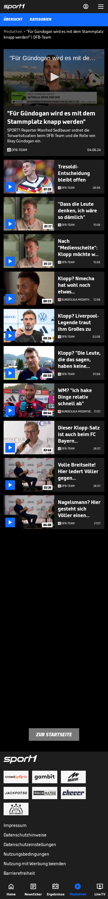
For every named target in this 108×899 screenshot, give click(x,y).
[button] (54, 76)
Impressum (15, 825)
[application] (54, 77)
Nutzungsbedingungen (26, 854)
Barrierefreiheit (19, 873)
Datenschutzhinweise (25, 835)
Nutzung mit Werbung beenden (35, 863)
